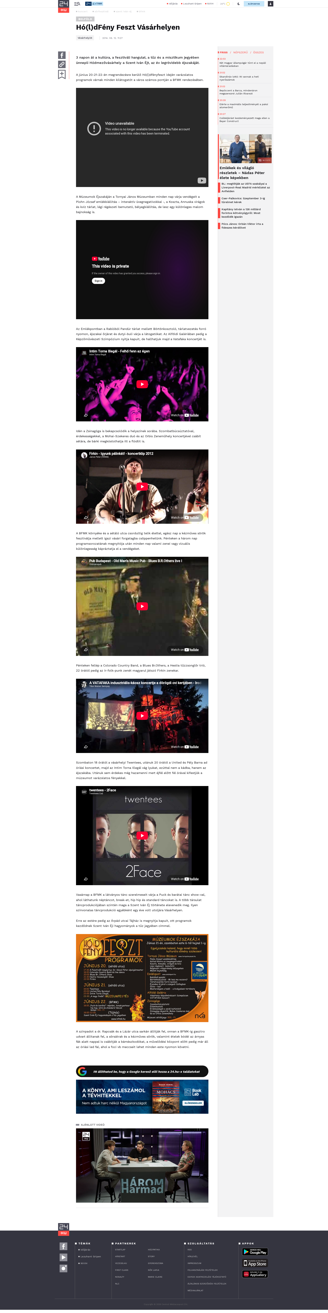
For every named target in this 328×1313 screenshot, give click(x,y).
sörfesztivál (102, 11)
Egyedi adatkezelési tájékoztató (207, 1277)
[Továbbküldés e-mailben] (62, 64)
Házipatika (154, 1249)
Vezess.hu (121, 1263)
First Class (121, 1270)
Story (151, 1256)
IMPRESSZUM (194, 1263)
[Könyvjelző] (62, 74)
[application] (142, 1165)
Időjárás (173, 3)
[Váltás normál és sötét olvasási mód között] (239, 4)
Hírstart (120, 1256)
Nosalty (119, 1277)
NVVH (210, 3)
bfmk (142, 11)
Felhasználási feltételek (203, 1270)
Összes (258, 52)
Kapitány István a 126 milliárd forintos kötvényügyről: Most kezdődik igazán (241, 213)
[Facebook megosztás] (62, 55)
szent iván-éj (124, 11)
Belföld (85, 19)
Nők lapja (153, 1270)
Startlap (120, 1249)
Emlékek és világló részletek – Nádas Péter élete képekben (242, 173)
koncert (82, 11)
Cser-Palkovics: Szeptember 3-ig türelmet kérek (243, 200)
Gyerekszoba (155, 1263)
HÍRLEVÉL (193, 1256)
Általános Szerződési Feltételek (207, 1284)
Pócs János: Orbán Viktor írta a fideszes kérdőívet (242, 225)
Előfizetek (254, 4)
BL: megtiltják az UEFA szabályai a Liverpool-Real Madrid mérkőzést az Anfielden (246, 187)
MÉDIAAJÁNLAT (195, 1290)
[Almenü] (77, 4)
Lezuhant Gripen (192, 3)
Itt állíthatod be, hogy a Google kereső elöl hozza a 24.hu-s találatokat (146, 1071)
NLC (117, 1284)
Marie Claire (155, 1277)
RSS (190, 1249)
